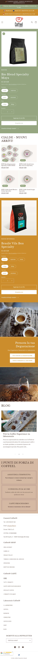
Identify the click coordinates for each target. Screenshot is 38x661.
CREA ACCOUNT (8, 547)
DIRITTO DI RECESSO (9, 567)
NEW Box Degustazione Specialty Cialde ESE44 (8, 164)
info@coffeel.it (11, 526)
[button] (2, 22)
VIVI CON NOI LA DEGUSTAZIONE (22, 355)
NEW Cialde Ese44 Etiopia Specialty (27, 190)
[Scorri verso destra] (23, 454)
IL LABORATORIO (8, 605)
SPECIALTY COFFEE (9, 590)
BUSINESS (6, 613)
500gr (12, 104)
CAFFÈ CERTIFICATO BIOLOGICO (12, 586)
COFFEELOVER (7, 621)
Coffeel (16, 658)
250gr (4, 104)
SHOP (5, 625)
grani (4, 97)
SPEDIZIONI (7, 563)
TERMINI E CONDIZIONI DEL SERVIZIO (14, 559)
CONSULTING (7, 617)
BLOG (5, 629)
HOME (5, 578)
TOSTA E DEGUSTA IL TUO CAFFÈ (22, 360)
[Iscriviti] (30, 640)
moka (4, 90)
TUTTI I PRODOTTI (8, 582)
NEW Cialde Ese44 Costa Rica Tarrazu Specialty (26, 164)
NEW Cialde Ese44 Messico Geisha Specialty (9, 190)
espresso (13, 90)
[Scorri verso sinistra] (15, 454)
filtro (4, 259)
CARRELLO (6, 551)
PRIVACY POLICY (8, 555)
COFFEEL (6, 609)
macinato (13, 97)
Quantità (3, 108)
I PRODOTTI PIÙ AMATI (10, 594)
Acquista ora (19, 123)
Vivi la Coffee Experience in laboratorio (16, 435)
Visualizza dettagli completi (9, 128)
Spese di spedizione (13, 84)
